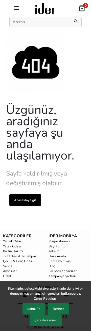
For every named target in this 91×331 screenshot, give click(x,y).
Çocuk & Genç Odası (18, 261)
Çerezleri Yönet (45, 320)
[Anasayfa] (45, 8)
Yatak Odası (12, 246)
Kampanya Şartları (62, 276)
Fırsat (7, 276)
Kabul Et (33, 309)
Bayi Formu (57, 246)
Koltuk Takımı (13, 251)
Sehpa (7, 266)
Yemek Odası (12, 241)
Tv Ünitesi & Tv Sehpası (20, 256)
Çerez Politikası (60, 261)
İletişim (54, 251)
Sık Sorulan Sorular (63, 271)
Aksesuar (10, 271)
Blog (52, 266)
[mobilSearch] (75, 22)
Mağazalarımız (59, 241)
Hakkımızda (57, 256)
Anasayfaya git (25, 200)
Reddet (58, 309)
